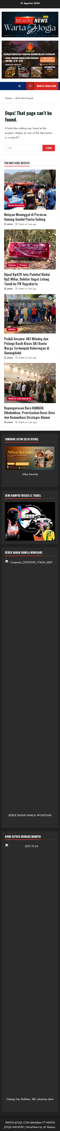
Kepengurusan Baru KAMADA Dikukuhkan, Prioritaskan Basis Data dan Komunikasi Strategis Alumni (29, 412)
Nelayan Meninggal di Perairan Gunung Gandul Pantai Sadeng (25, 217)
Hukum (12, 265)
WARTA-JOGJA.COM (46, 86)
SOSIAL (12, 329)
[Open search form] (19, 86)
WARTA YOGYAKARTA (19, 398)
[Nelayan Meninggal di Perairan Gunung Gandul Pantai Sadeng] (30, 190)
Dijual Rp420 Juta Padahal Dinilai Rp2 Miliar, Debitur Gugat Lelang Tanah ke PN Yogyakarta (27, 279)
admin (10, 224)
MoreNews (32, 1127)
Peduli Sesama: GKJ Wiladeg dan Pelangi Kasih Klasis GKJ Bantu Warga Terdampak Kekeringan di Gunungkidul (26, 345)
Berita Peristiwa (16, 205)
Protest (23, 265)
